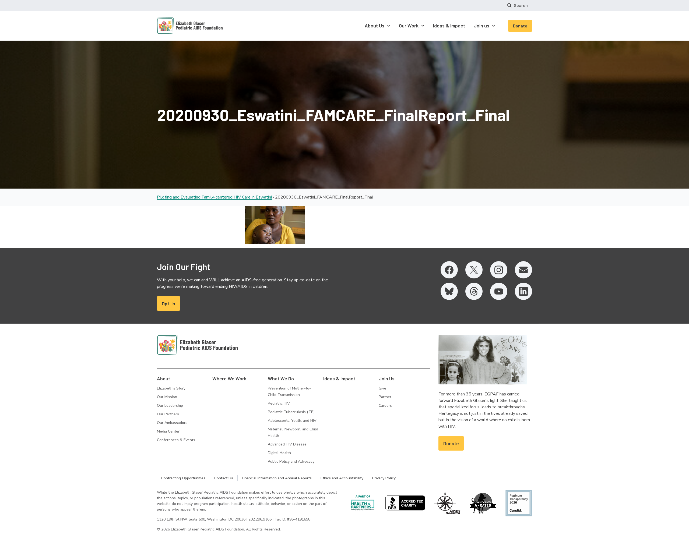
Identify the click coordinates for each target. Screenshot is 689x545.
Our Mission (167, 396)
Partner (385, 396)
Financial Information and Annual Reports (277, 478)
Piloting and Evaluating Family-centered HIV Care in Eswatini (214, 197)
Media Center (168, 431)
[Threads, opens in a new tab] (474, 291)
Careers (385, 405)
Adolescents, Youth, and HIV (292, 420)
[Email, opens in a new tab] (523, 269)
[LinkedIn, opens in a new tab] (523, 291)
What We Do (281, 378)
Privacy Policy (384, 478)
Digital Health (279, 452)
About (163, 378)
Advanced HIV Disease (287, 444)
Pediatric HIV (279, 403)
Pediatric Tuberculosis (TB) (291, 412)
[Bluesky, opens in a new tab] (449, 291)
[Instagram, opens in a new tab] (498, 269)
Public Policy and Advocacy (291, 461)
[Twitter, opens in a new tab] (474, 269)
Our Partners (168, 414)
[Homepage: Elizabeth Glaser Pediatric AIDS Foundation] (176, 25)
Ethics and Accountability (342, 478)
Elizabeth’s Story (171, 388)
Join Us (387, 378)
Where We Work (229, 378)
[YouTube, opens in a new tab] (498, 291)
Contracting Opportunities (183, 478)
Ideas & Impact (339, 378)
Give (382, 388)
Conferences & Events (176, 440)
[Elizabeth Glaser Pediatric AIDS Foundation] (197, 345)
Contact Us (223, 478)
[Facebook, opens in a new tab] (449, 269)
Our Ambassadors (172, 422)
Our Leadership (170, 405)
